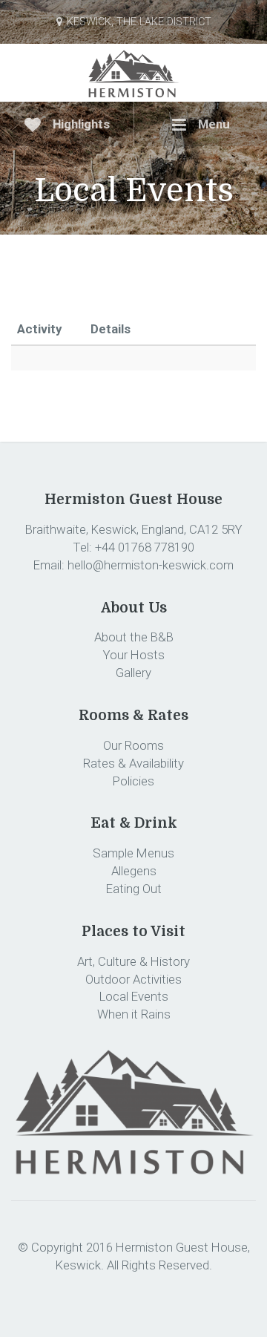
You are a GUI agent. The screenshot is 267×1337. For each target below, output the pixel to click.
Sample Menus (133, 853)
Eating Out (134, 888)
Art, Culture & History (133, 961)
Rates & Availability (133, 763)
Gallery (133, 672)
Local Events (133, 996)
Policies (133, 781)
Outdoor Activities (133, 979)
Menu (212, 124)
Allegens (133, 870)
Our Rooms (133, 745)
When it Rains (134, 1014)
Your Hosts (134, 654)
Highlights (80, 124)
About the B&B (134, 637)
